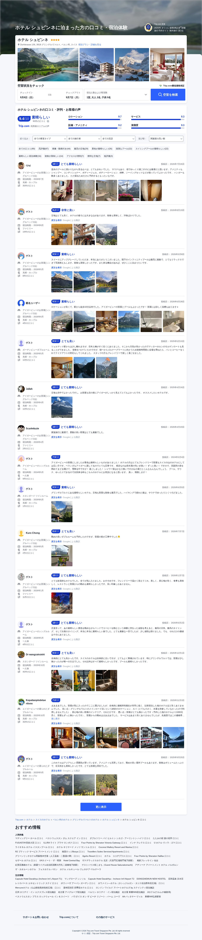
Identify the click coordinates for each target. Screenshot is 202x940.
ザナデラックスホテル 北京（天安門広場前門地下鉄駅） (108, 860)
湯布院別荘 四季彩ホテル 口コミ (78, 887)
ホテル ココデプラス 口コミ (118, 856)
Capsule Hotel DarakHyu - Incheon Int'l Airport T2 (111, 879)
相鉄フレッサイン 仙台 (147, 860)
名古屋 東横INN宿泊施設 (133, 892)
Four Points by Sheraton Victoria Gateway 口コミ (104, 843)
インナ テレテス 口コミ (141, 843)
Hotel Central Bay (71, 860)
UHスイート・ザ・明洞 (50, 860)
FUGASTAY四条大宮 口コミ (28, 843)
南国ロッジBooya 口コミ (73, 851)
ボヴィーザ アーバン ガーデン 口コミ (78, 883)
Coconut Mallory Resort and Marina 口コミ (119, 847)
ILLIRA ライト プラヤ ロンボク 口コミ (61, 843)
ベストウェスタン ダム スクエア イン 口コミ (66, 838)
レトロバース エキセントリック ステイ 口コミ (36, 883)
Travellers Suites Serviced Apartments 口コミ (108, 851)
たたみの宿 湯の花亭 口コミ (166, 838)
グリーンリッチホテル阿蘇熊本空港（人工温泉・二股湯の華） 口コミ (47, 856)
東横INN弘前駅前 (153, 896)
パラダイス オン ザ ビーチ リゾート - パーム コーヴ (96, 896)
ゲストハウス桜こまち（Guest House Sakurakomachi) (107, 865)
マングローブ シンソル (75, 879)
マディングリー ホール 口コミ (29, 838)
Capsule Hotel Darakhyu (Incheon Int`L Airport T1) (38, 879)
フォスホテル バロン (48, 869)
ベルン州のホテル (61, 819)
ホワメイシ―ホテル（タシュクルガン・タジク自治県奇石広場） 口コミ (131, 883)
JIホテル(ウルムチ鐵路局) (159, 892)
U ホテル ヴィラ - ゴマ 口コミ (168, 843)
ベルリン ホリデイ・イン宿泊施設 (104, 892)
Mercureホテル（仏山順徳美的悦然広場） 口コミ (38, 887)
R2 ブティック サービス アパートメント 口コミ (37, 851)
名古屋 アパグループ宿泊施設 (72, 892)
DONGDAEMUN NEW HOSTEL (151, 879)
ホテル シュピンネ (110, 819)
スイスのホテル (42, 819)
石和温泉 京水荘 (175, 879)
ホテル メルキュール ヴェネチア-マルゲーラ (80, 869)
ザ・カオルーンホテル (25, 869)
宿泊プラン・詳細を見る (89, 44)
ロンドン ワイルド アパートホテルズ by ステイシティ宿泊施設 (125, 887)
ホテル (29, 819)
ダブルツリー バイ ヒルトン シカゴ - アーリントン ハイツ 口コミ (120, 838)
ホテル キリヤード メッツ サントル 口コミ (76, 847)
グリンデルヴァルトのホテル (85, 819)
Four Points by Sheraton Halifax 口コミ (152, 856)
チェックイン (26, 92)
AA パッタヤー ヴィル (132, 896)
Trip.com (19, 819)
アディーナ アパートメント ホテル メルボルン (156, 865)
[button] (182, 4)
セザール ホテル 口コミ (26, 860)
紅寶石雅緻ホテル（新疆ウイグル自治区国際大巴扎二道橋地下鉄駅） (47, 865)
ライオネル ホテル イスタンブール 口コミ (34, 847)
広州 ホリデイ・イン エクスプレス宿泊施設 (35, 892)
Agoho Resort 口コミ (92, 856)
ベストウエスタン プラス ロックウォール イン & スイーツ (42, 896)
